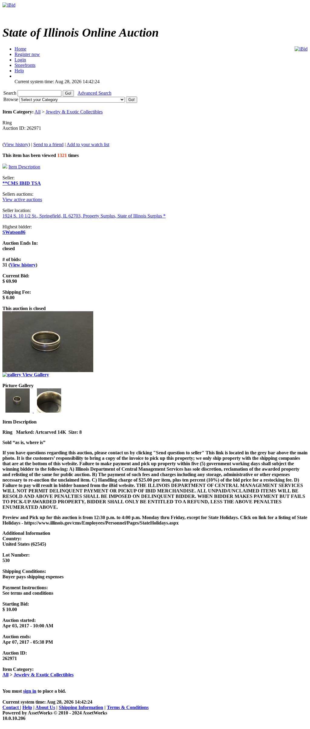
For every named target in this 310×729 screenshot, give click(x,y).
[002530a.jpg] (49, 411)
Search (10, 93)
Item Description (24, 166)
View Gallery (35, 374)
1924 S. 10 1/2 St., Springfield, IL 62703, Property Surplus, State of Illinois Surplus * (84, 215)
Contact (11, 707)
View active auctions (22, 199)
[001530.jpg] (18, 411)
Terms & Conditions (128, 707)
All (38, 111)
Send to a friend (48, 144)
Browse (11, 99)
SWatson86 (13, 232)
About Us (45, 707)
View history (16, 144)
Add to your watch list (88, 144)
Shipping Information (81, 707)
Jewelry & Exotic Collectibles (74, 111)
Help (27, 707)
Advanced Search (94, 93)
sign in (29, 691)
